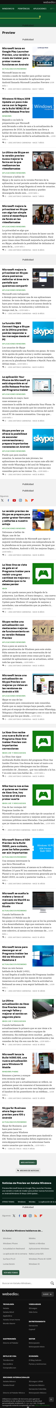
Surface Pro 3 (9, 1258)
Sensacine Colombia (37, 1389)
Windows (7, 116)
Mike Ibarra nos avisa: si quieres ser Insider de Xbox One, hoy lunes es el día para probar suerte (15, 792)
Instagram (20, 500)
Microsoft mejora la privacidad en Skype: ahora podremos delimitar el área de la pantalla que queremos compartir (15, 277)
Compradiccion (9, 1367)
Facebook (8, 500)
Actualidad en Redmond (14, 69)
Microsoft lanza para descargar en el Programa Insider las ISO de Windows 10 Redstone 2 (15, 953)
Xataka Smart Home (11, 1319)
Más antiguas (28, 1162)
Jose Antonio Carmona (19, 89)
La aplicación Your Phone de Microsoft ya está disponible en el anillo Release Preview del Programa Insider (16, 383)
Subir (45, 1294)
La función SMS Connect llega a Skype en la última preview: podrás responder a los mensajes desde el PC (15, 331)
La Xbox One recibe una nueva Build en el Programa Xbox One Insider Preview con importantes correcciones (15, 740)
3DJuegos (33, 1308)
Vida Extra (33, 1312)
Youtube (14, 500)
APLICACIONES (39, 8)
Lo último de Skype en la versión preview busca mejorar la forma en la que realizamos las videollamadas (15, 160)
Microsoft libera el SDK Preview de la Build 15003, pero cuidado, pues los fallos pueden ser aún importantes (16, 846)
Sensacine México (36, 1385)
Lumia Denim (9, 1264)
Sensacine (33, 1325)
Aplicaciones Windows (14, 173)
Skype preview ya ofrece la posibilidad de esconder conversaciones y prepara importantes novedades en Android (16, 438)
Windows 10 (34, 1264)
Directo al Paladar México (14, 1392)
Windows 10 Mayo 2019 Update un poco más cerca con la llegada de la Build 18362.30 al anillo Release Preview (16, 105)
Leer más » (33, 193)
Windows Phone (10, 1071)
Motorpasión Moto (37, 1346)
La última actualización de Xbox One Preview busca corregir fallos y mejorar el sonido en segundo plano (15, 1009)
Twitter (2, 500)
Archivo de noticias (29, 1170)
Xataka (6, 1308)
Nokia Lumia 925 (36, 1253)
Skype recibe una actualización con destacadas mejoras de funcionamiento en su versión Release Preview (15, 630)
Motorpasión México (37, 1392)
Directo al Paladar (10, 1342)
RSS (26, 500)
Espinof (32, 1329)
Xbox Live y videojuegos (14, 753)
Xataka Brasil (8, 1385)
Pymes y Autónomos (37, 1364)
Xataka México (9, 1381)
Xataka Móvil (8, 1312)
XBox (4, 588)
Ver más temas (11, 1272)
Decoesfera (8, 1364)
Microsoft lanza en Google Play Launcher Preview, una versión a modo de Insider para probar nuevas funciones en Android (16, 56)
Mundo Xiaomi (9, 1323)
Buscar (52, 1283)
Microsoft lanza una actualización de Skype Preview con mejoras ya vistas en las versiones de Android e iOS (15, 683)
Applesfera (7, 1315)
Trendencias (8, 1360)
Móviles (32, 1201)
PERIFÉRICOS (24, 8)
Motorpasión (34, 1342)
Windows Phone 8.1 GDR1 (40, 1258)
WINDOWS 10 (8, 8)
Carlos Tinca (14, 1148)
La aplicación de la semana (15, 1253)
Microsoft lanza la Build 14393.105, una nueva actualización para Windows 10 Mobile (14, 1060)
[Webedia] (49, 2)
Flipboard (32, 500)
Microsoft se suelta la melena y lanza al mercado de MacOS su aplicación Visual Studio (16, 899)
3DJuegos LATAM (36, 1381)
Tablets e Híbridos (37, 1243)
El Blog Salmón (35, 1360)
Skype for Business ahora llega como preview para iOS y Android (14, 1112)
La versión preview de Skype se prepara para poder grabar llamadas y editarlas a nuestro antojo (16, 517)
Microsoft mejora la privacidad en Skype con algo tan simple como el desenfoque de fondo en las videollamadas (14, 214)
